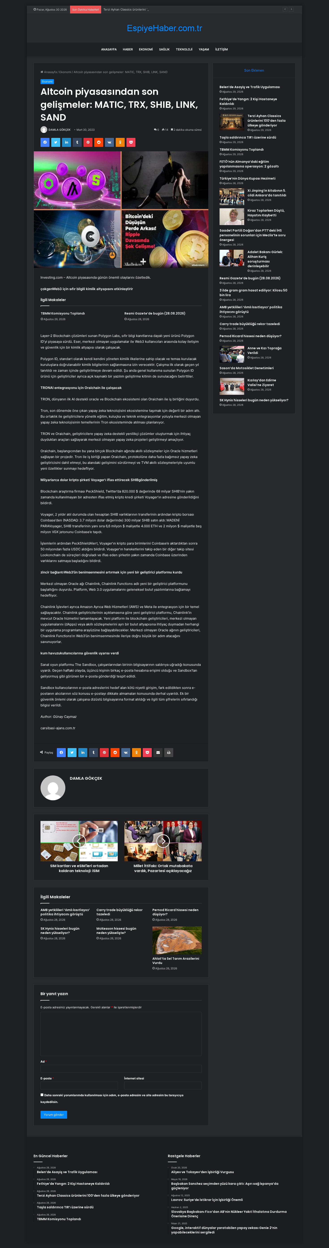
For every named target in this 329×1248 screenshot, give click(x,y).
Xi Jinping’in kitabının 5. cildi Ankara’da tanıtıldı (267, 193)
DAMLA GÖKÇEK (59, 129)
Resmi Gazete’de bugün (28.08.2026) (155, 313)
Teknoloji (184, 49)
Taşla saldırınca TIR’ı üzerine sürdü (248, 137)
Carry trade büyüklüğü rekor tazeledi (119, 912)
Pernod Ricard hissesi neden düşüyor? (175, 912)
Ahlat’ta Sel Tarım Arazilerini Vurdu (175, 960)
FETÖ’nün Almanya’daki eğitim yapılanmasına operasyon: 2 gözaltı (249, 164)
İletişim (221, 49)
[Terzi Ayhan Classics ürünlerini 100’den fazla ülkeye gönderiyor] (232, 122)
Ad (44, 1061)
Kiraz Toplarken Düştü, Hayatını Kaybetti (266, 212)
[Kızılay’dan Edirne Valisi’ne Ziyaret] (232, 386)
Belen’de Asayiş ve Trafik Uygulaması (250, 87)
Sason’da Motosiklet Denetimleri (247, 368)
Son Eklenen (254, 70)
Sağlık (164, 49)
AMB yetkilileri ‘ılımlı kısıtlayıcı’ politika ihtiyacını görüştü (65, 912)
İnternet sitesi (134, 1078)
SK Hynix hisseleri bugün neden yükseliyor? (60, 930)
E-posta (47, 1078)
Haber (128, 49)
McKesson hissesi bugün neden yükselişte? (116, 930)
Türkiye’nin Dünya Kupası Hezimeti (248, 178)
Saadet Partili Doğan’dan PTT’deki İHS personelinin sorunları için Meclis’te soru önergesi (253, 235)
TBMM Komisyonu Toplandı (63, 313)
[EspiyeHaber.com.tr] (164, 28)
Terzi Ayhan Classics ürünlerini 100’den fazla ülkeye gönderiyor (147, 9)
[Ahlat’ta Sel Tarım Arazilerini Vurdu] (177, 940)
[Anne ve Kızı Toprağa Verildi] (232, 354)
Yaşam (204, 49)
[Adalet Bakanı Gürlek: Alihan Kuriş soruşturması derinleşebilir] (232, 258)
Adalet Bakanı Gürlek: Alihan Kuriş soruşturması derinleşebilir (265, 259)
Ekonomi (146, 49)
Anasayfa (109, 49)
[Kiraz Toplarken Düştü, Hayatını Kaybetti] (232, 216)
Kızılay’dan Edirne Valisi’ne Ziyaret (262, 382)
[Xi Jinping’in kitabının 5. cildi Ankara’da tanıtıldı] (232, 196)
